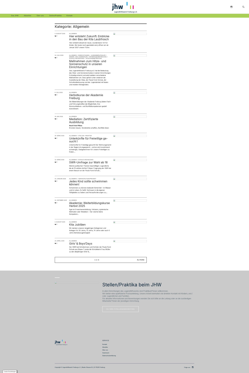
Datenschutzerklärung (109, 355)
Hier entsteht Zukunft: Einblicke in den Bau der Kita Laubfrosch (89, 38)
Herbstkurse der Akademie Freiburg (86, 96)
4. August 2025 (60, 222)
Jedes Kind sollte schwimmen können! (88, 183)
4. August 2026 (60, 33)
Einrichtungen (83, 55)
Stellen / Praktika (85, 135)
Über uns (40, 15)
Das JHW (14, 15)
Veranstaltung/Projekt (87, 178)
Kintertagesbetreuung (98, 57)
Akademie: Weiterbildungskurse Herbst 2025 (89, 204)
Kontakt (69, 15)
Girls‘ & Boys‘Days (80, 243)
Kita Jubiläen (77, 224)
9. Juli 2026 (59, 92)
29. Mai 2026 (59, 116)
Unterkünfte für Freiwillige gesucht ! (88, 140)
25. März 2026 (59, 135)
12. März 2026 (59, 159)
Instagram (231, 7)
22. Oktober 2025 (61, 200)
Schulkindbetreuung (94, 58)
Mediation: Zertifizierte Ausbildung (83, 120)
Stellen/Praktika (55, 15)
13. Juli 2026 (59, 55)
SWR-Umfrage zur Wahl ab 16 (88, 162)
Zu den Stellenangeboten (120, 309)
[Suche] (239, 7)
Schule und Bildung (85, 159)
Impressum (105, 353)
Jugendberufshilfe (98, 55)
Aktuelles (27, 15)
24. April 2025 (59, 241)
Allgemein (73, 33)
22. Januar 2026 (60, 178)
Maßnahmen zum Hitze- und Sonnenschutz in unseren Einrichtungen (87, 64)
